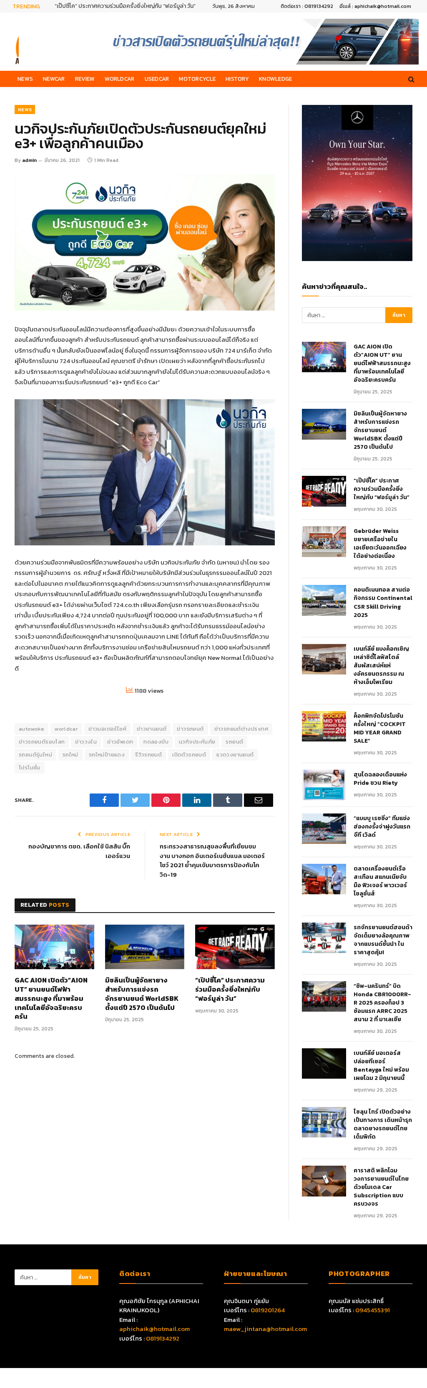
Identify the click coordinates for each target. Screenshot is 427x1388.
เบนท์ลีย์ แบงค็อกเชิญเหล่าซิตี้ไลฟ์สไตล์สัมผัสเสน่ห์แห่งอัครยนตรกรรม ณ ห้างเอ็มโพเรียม (381, 666)
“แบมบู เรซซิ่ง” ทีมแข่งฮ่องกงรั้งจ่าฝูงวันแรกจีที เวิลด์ (382, 826)
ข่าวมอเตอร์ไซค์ (107, 729)
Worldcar (119, 79)
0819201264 (268, 1310)
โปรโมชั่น (29, 767)
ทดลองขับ (155, 742)
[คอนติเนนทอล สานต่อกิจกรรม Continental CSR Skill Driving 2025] (324, 600)
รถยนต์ (234, 742)
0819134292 (162, 1338)
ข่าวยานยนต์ (152, 729)
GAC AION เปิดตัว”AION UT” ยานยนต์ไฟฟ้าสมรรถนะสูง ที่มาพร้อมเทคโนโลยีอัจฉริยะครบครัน (51, 998)
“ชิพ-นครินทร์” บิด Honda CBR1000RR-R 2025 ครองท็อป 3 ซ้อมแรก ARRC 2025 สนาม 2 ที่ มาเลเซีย (382, 1003)
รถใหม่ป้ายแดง (107, 755)
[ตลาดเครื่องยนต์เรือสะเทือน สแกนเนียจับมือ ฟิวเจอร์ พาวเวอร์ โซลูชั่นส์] (324, 879)
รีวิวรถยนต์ (148, 755)
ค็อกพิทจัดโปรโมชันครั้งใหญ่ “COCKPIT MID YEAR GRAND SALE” (380, 728)
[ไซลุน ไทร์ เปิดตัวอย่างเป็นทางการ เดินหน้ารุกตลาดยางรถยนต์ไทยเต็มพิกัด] (324, 1122)
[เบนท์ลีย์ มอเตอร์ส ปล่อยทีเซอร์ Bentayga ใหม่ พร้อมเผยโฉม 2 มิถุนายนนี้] (324, 1063)
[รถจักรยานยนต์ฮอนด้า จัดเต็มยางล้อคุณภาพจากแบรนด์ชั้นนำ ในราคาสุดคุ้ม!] (324, 938)
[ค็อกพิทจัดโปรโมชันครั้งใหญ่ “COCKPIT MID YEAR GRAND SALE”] (324, 726)
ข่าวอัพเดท (120, 742)
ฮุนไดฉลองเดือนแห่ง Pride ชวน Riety (380, 779)
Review (85, 79)
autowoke (31, 729)
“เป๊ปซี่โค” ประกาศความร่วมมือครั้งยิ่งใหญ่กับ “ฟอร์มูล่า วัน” (125, 6)
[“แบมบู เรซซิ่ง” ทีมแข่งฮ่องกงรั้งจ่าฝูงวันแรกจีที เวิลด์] (324, 828)
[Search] (410, 79)
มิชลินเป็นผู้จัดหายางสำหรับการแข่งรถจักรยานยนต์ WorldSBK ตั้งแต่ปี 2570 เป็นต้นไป (141, 994)
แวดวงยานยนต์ (235, 755)
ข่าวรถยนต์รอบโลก (42, 742)
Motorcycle (197, 79)
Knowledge (275, 79)
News (25, 79)
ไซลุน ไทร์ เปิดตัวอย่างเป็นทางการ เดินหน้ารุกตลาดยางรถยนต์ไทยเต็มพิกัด (383, 1124)
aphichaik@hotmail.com (154, 1328)
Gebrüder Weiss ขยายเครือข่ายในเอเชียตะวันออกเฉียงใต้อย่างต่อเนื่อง (380, 543)
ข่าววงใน (86, 742)
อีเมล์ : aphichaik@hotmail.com (375, 6)
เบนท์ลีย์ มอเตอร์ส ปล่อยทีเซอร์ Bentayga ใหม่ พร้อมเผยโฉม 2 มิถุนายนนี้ (381, 1065)
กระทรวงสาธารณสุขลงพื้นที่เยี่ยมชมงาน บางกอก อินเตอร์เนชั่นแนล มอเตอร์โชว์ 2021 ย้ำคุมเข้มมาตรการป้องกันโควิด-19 (212, 860)
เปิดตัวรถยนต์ (189, 755)
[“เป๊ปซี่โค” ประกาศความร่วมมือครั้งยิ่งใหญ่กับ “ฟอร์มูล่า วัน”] (235, 947)
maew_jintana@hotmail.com (265, 1328)
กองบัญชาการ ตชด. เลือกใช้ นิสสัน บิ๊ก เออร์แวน (79, 851)
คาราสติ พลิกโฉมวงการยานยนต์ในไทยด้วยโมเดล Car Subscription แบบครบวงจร (381, 1187)
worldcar (66, 729)
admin (29, 160)
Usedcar (157, 79)
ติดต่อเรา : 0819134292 (307, 6)
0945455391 (372, 1310)
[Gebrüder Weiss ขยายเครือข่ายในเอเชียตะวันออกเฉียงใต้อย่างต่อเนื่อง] (324, 541)
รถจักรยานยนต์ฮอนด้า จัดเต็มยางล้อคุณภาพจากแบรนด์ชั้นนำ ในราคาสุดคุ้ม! (383, 940)
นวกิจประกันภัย (197, 742)
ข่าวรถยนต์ (190, 729)
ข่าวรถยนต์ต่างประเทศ (241, 729)
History (237, 79)
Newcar (54, 79)
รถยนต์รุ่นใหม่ (35, 755)
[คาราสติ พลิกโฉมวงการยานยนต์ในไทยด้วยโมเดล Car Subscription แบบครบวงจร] (324, 1181)
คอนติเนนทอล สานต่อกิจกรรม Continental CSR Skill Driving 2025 (383, 602)
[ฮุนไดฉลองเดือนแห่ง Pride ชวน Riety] (324, 785)
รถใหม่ (70, 755)
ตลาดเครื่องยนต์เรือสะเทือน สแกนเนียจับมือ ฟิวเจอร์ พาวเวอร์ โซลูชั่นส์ (380, 881)
